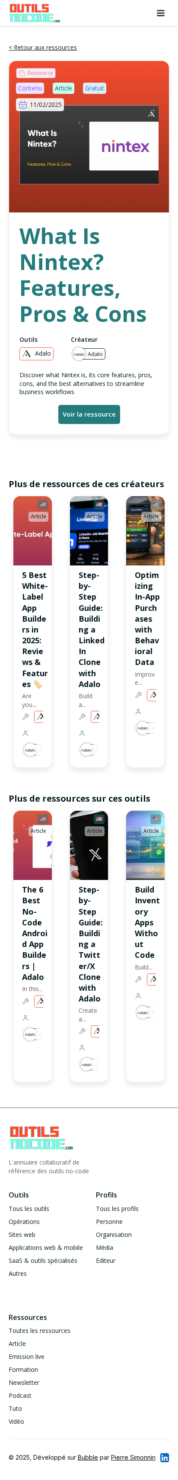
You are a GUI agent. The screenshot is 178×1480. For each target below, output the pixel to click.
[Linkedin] (164, 1457)
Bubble (88, 1457)
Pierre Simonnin (133, 1457)
